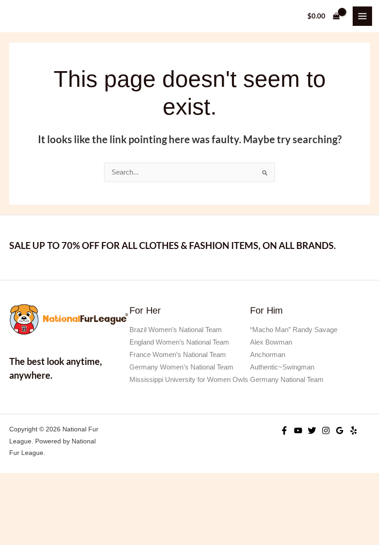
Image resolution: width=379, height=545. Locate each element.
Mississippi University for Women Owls (188, 379)
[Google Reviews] (340, 430)
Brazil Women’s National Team (175, 329)
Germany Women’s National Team (181, 367)
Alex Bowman (271, 342)
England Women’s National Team (179, 342)
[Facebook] (284, 430)
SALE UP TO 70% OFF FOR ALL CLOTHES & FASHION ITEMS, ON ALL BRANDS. (172, 245)
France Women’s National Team (177, 354)
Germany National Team (287, 379)
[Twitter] (312, 430)
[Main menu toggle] (362, 16)
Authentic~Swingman (282, 367)
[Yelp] (353, 430)
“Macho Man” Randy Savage (293, 329)
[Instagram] (326, 430)
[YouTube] (298, 430)
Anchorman (267, 354)
